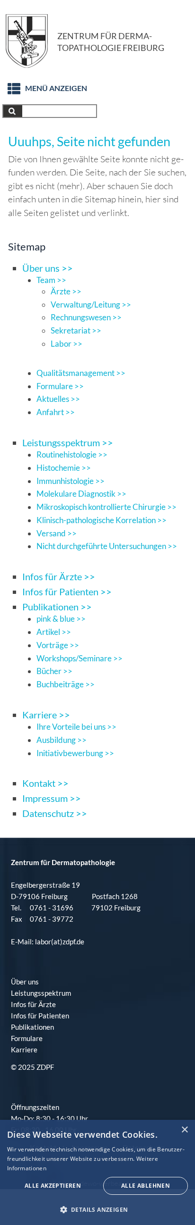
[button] (97, 1209)
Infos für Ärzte (33, 1004)
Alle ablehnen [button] (145, 1186)
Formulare (27, 1038)
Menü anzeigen (56, 88)
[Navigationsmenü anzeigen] (9, 86)
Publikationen (32, 1027)
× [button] (184, 1129)
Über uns (25, 981)
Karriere (24, 1049)
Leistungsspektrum (41, 993)
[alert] (97, 1172)
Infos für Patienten (40, 1015)
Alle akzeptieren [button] (53, 1186)
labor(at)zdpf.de (59, 941)
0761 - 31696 (51, 907)
